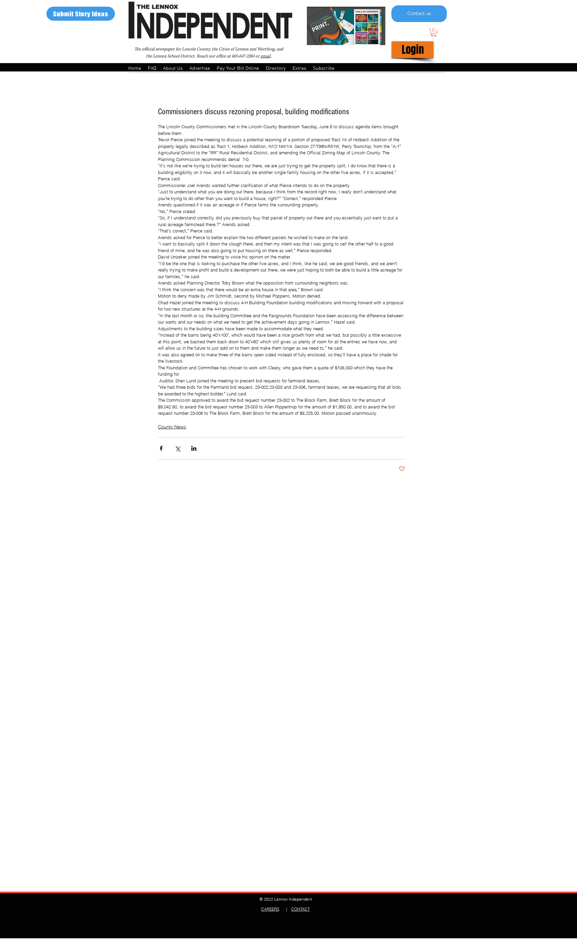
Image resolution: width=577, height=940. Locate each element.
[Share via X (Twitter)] (177, 448)
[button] (434, 32)
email (265, 56)
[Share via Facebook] (161, 448)
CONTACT (300, 909)
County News (172, 427)
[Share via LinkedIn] (194, 448)
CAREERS (270, 909)
